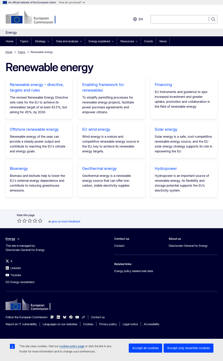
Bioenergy (19, 168)
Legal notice (130, 324)
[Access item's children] (49, 41)
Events (148, 41)
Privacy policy (108, 324)
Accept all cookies (145, 348)
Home (9, 41)
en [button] (141, 19)
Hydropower (166, 168)
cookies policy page (71, 346)
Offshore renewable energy (34, 129)
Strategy (40, 41)
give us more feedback (66, 221)
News (163, 41)
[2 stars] (22, 220)
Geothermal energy (99, 168)
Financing (163, 84)
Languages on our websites (60, 324)
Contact (119, 245)
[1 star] (19, 220)
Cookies (88, 324)
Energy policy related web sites (133, 271)
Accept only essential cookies (188, 348)
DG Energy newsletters (20, 282)
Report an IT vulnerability (21, 324)
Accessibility (151, 324)
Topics (24, 41)
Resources (127, 41)
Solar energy (166, 129)
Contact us (98, 317)
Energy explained (99, 41)
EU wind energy (96, 129)
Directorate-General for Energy (188, 245)
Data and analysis (67, 41)
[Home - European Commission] (34, 17)
